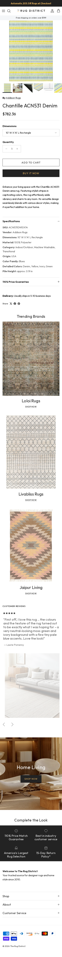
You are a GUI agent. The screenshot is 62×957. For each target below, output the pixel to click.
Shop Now (31, 406)
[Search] (10, 10)
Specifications (11, 221)
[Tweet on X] (11, 303)
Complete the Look (31, 820)
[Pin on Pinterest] (19, 303)
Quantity (8, 142)
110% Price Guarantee (16, 281)
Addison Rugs (13, 97)
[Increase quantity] (18, 148)
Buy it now (31, 173)
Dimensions (10, 126)
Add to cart (31, 162)
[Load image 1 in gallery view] (31, 51)
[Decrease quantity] (5, 148)
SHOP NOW (31, 778)
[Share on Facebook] (15, 303)
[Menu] (3, 10)
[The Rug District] (31, 11)
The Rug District (17, 946)
